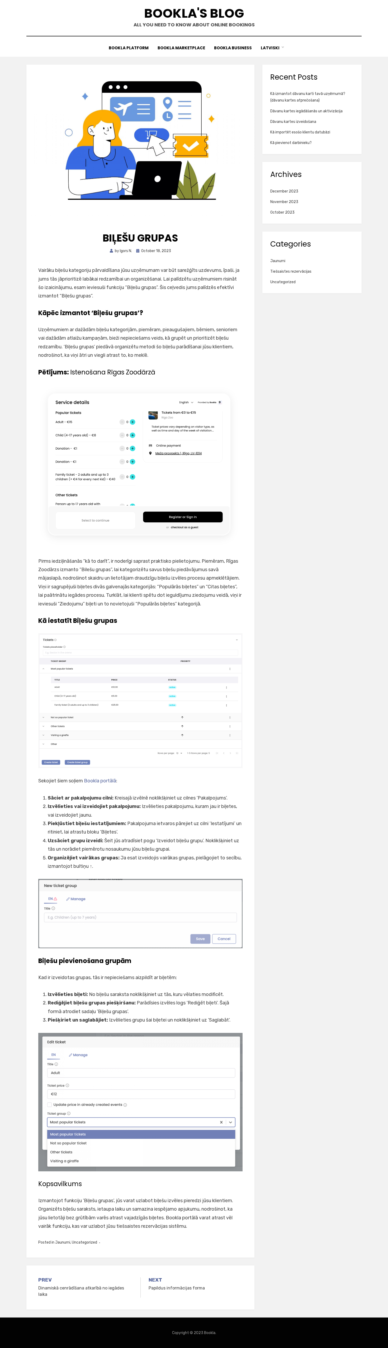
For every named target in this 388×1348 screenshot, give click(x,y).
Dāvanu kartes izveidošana (293, 121)
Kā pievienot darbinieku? (291, 143)
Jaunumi (62, 1242)
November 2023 (284, 202)
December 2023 (284, 191)
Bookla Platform (129, 48)
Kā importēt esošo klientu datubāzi (300, 132)
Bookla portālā (100, 781)
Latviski (270, 48)
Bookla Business (233, 48)
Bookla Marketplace (181, 48)
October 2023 (282, 212)
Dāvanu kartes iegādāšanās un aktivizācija (306, 111)
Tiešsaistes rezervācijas (290, 271)
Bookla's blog (194, 13)
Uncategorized (84, 1242)
